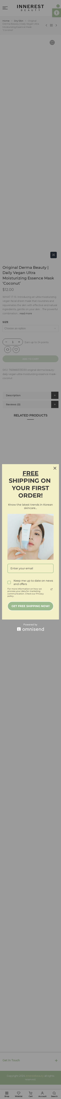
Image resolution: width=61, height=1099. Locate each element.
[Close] (55, 468)
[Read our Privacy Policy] (51, 589)
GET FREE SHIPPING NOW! (31, 606)
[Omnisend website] (30, 627)
